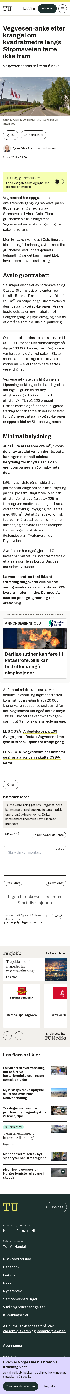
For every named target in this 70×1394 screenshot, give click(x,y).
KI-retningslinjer (15, 1315)
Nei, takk (49, 1386)
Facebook (11, 1267)
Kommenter (36, 134)
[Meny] (62, 8)
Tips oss (57, 1207)
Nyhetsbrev (12, 1291)
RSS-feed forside (17, 1259)
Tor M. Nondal (14, 1247)
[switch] (59, 181)
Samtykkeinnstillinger (20, 1299)
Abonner (47, 8)
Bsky (7, 1283)
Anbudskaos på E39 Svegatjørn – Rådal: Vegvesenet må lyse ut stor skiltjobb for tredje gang (33, 737)
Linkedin (9, 1275)
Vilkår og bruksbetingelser (24, 1307)
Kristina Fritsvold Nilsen (22, 1231)
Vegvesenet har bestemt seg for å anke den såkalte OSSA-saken (34, 757)
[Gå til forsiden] (7, 8)
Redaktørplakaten (51, 1331)
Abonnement (13, 1346)
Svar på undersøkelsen (20, 1386)
